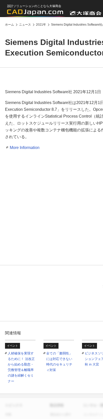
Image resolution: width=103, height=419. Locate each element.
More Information (25, 147)
